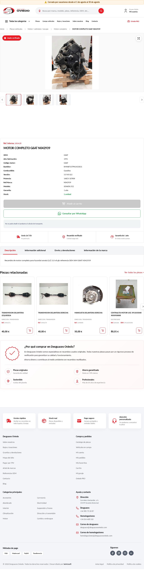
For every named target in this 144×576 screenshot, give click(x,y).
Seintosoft (67, 564)
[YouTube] (125, 553)
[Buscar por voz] (39, 10)
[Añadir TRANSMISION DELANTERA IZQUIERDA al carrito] (30, 330)
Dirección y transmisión (46, 513)
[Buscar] (101, 10)
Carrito (78, 468)
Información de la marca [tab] (95, 250)
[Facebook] (112, 553)
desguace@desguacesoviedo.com (93, 527)
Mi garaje (80, 473)
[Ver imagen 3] (46, 99)
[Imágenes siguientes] (142, 100)
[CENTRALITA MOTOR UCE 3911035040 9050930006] (126, 294)
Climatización (8, 513)
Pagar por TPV (8, 463)
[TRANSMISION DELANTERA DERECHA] (53, 294)
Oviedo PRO (80, 478)
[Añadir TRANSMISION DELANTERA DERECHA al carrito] (66, 330)
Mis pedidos (80, 458)
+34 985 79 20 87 (87, 511)
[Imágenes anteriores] (2, 100)
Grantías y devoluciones (12, 452)
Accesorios (7, 498)
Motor (5, 518)
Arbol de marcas (9, 468)
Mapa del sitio (8, 458)
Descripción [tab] (10, 250)
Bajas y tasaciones (63, 21)
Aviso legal (99, 564)
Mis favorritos (81, 463)
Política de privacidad (115, 564)
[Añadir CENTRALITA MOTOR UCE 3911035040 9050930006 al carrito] (139, 330)
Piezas (37, 21)
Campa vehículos (48, 21)
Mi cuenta (80, 452)
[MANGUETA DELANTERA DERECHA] (90, 294)
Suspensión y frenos (44, 508)
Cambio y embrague (45, 518)
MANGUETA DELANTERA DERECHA (88, 313)
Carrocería (41, 498)
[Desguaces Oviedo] (17, 11)
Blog (87, 21)
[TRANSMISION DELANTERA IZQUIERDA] (17, 294)
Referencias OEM (9, 473)
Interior (6, 508)
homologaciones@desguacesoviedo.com (96, 536)
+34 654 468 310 (86, 519)
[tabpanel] (72, 260)
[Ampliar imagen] (139, 38)
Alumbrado (7, 503)
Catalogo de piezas (83, 442)
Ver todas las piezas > (134, 272)
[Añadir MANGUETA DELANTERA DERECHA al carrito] (103, 330)
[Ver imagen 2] (30, 99)
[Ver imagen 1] (13, 99)
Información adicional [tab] (35, 250)
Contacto (95, 21)
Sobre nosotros (78, 21)
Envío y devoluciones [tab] (65, 250)
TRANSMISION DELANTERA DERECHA (53, 313)
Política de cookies (134, 564)
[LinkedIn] (131, 553)
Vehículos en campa (83, 447)
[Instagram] (118, 553)
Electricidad (41, 503)
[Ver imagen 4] (63, 99)
